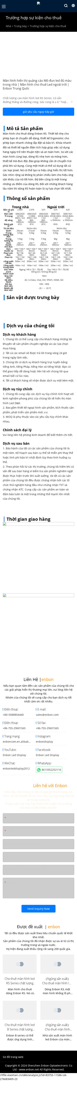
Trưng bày (20, 26)
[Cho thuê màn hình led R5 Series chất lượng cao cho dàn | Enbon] (20, 964)
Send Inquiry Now (38, 908)
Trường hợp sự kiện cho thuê (48, 26)
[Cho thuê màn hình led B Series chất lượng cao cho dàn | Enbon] (20, 1010)
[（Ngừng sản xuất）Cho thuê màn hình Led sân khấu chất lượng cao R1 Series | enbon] (57, 1010)
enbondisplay (44, 741)
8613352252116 (51, 769)
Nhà (8, 26)
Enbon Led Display (14, 755)
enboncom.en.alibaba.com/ (20, 741)
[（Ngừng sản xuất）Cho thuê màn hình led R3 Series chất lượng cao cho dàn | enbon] (57, 964)
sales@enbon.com (47, 714)
